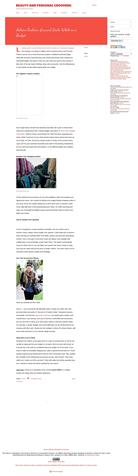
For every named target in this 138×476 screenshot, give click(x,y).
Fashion (86, 56)
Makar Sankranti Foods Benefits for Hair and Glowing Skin (120, 69)
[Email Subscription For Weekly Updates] (114, 48)
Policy (55, 12)
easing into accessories (43, 315)
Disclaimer (46, 12)
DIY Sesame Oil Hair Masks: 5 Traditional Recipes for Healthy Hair (120, 66)
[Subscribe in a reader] (111, 48)
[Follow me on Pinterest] (122, 48)
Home (17, 12)
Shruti (112, 108)
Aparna (112, 104)
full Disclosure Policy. (92, 455)
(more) (120, 91)
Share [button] (86, 47)
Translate (125, 56)
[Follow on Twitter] (119, 48)
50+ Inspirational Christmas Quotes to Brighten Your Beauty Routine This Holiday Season (121, 73)
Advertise (74, 12)
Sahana (112, 87)
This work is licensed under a (40, 463)
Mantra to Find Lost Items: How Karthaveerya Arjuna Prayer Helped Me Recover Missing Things (120, 77)
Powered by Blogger (57, 471)
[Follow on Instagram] (124, 48)
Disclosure (64, 12)
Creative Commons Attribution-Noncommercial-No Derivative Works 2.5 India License (66, 465)
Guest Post (35, 12)
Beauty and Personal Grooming (43, 5)
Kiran (111, 93)
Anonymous (113, 98)
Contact (84, 12)
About (25, 12)
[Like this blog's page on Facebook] (116, 48)
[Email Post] (28, 378)
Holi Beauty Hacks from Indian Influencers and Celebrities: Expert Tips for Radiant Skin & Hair (120, 63)
